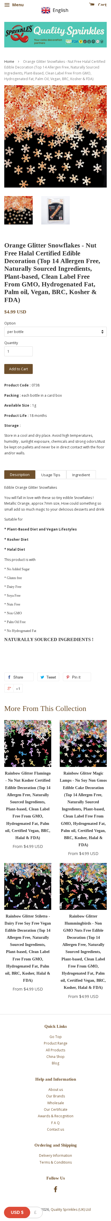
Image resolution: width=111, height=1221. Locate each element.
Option (10, 323)
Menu (17, 4)
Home (9, 61)
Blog (55, 1063)
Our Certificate (55, 1109)
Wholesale (55, 1103)
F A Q (55, 1122)
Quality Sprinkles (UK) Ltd (71, 1209)
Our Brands (55, 1096)
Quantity (11, 342)
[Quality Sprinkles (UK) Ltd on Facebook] (55, 1190)
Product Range (55, 1043)
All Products (55, 1050)
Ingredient (81, 474)
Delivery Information (55, 1155)
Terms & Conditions (56, 1162)
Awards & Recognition (55, 1116)
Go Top (56, 1036)
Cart (102, 4)
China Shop (55, 1056)
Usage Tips (50, 474)
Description (20, 474)
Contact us (55, 1129)
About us (55, 1089)
